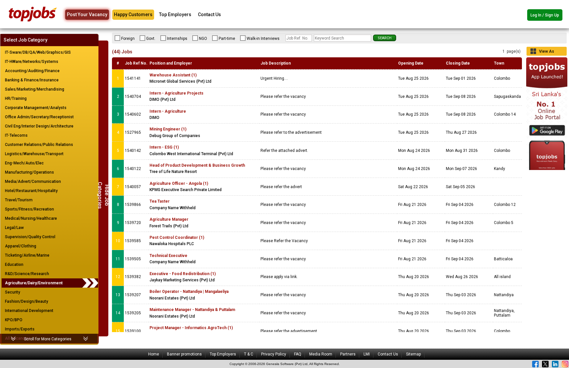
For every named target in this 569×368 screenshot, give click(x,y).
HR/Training (16, 98)
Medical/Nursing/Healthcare (31, 218)
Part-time (227, 38)
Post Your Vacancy (87, 14)
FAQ (297, 354)
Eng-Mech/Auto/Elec (24, 163)
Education (14, 264)
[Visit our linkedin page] (555, 364)
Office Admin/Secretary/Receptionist (39, 117)
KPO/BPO (13, 320)
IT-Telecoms (16, 135)
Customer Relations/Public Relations (39, 144)
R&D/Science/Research (27, 273)
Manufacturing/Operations (29, 172)
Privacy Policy (273, 354)
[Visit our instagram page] (565, 364)
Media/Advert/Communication (33, 181)
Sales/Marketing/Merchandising (34, 89)
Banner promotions (184, 354)
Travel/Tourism (19, 200)
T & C (248, 354)
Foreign (128, 38)
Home (153, 354)
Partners (348, 354)
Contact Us (209, 14)
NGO (203, 38)
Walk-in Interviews (263, 38)
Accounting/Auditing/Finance (32, 71)
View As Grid (546, 52)
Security (12, 292)
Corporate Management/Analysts (36, 107)
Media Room (320, 354)
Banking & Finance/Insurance (32, 80)
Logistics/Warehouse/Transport (34, 154)
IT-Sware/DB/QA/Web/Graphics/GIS (38, 52)
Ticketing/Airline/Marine (27, 255)
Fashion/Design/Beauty (26, 301)
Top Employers (175, 14)
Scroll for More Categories (47, 339)
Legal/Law (14, 227)
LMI (367, 354)
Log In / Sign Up (544, 15)
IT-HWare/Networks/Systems (31, 61)
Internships (177, 38)
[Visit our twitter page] (545, 364)
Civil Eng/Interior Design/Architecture (39, 126)
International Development (29, 310)
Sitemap (413, 354)
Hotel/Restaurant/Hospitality (31, 190)
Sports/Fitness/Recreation (29, 209)
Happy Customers (133, 14)
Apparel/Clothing (20, 246)
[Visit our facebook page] (535, 364)
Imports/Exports (20, 329)
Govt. (150, 38)
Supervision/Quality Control (30, 237)
